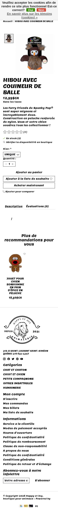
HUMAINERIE (12, 387)
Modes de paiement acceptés (25, 428)
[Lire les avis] (13, 132)
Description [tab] (13, 206)
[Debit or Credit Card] (31, 506)
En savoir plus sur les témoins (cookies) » (29, 15)
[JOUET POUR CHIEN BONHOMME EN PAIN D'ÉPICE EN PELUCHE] (15, 263)
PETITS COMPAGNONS (18, 379)
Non (41, 10)
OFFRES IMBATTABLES (18, 383)
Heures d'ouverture (17, 432)
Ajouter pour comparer (19, 191)
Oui (30, 10)
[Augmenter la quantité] (13, 164)
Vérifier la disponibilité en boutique (29, 142)
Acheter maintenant (29, 185)
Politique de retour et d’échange (27, 464)
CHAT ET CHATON (15, 370)
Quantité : (9, 158)
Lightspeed (10, 501)
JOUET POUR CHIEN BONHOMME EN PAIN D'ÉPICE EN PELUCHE (15, 286)
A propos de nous (16, 450)
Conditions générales (19, 459)
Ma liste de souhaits (18, 412)
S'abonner (42, 480)
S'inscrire (10, 399)
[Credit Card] (21, 506)
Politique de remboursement (24, 441)
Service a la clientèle (18, 424)
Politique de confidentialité (23, 437)
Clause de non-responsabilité (25, 446)
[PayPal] (26, 506)
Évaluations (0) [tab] (37, 206)
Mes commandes (15, 403)
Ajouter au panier (29, 172)
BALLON (18, 219)
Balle (6, 219)
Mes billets (11, 408)
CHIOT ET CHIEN (14, 374)
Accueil (8, 21)
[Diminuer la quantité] (6, 164)
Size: (7, 148)
